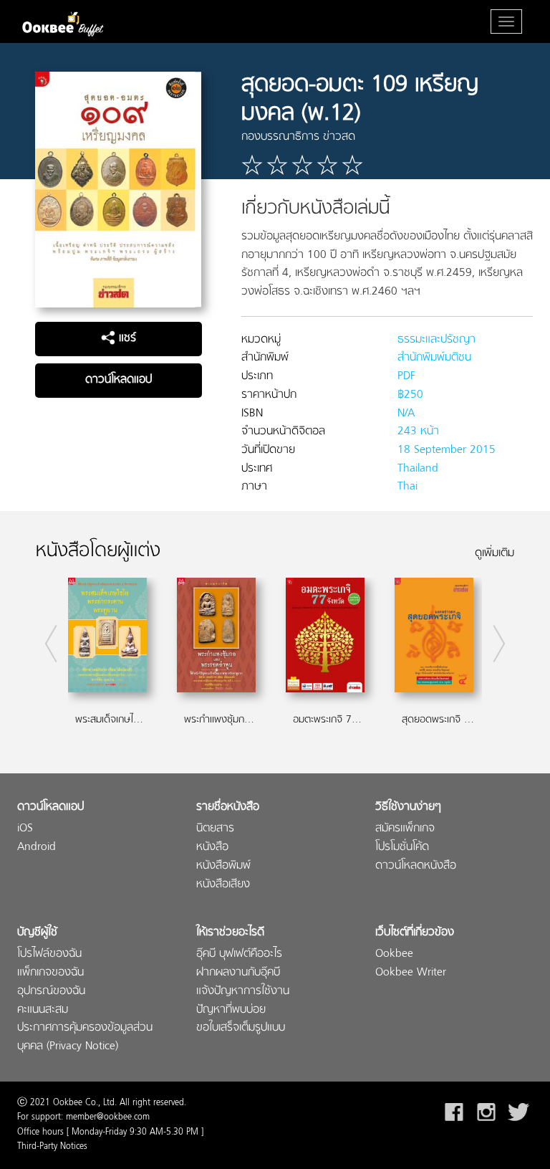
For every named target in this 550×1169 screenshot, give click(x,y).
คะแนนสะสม (42, 1010)
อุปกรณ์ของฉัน (51, 992)
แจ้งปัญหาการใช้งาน (242, 992)
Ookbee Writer (410, 973)
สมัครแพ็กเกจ (405, 829)
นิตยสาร (215, 829)
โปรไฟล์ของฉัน (49, 954)
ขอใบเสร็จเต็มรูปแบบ (240, 1028)
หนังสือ (212, 848)
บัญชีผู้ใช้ (37, 933)
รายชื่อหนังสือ (227, 807)
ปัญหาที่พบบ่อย (231, 1010)
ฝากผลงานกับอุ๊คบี (238, 973)
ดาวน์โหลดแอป (118, 380)
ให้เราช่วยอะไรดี (230, 933)
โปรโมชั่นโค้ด (402, 848)
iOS (25, 829)
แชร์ (125, 338)
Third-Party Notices (52, 1147)
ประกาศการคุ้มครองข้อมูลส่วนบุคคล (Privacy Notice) (85, 1037)
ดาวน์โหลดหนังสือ (415, 866)
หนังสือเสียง (223, 885)
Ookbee (394, 954)
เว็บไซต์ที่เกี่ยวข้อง (414, 933)
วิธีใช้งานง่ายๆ (408, 807)
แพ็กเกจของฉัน (50, 973)
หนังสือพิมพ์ (223, 866)
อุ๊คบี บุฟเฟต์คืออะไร (239, 954)
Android (36, 848)
